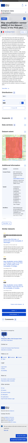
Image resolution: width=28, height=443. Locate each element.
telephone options (10, 419)
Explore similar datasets (17, 304)
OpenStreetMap (15, 160)
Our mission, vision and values (8, 379)
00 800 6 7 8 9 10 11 (9, 417)
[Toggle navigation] (25, 12)
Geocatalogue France (9, 31)
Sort (4, 96)
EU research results (5, 392)
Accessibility (4, 370)
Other (4, 359)
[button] (23, 1)
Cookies (3, 368)
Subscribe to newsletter (6, 349)
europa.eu (11, 410)
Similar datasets (13, 314)
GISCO (24, 160)
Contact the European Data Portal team (10, 348)
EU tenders (3, 390)
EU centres (13, 422)
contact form (10, 420)
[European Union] (13, 407)
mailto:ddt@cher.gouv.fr (18, 178)
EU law (2, 388)
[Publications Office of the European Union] (13, 334)
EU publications (4, 396)
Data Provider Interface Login (8, 398)
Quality (13, 310)
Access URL (14, 107)
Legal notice (4, 366)
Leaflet (9, 160)
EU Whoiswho (4, 394)
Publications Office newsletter (8, 380)
